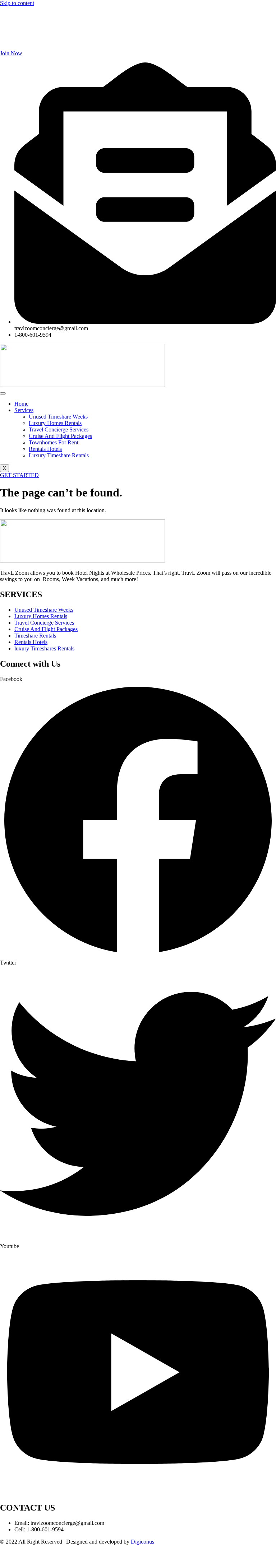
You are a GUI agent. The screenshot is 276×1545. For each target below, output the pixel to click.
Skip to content (17, 3)
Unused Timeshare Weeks (58, 417)
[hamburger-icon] (3, 393)
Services (23, 410)
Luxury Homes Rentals (55, 423)
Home (21, 404)
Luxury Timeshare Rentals (59, 455)
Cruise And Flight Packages (60, 436)
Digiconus (142, 1542)
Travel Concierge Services (58, 429)
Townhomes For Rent (53, 442)
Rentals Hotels (45, 449)
